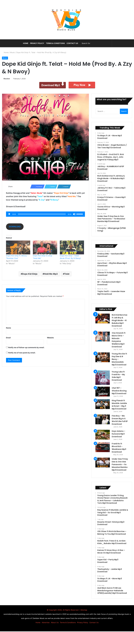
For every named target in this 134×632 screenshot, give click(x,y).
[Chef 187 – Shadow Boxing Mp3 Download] (102, 391)
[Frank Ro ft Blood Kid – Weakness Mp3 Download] (102, 447)
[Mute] (74, 214)
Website (50, 338)
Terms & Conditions (55, 43)
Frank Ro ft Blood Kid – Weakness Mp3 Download (119, 447)
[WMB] (67, 19)
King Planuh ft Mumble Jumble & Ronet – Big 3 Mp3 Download (119, 404)
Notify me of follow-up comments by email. (26, 347)
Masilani (7, 79)
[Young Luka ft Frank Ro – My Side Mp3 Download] (102, 377)
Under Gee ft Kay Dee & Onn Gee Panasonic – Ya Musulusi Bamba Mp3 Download (120, 464)
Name (8, 328)
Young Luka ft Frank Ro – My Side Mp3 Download (118, 375)
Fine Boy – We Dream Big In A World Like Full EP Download (120, 419)
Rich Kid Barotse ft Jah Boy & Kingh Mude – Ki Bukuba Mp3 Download (119, 320)
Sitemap (84, 610)
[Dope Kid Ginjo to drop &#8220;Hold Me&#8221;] (45, 247)
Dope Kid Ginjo (29, 274)
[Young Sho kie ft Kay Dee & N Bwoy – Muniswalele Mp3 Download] (102, 357)
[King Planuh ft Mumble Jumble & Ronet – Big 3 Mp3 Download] (102, 404)
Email (8, 338)
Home (6, 52)
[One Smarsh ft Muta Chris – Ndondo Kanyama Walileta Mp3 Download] (102, 336)
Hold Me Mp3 (51, 274)
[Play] (9, 214)
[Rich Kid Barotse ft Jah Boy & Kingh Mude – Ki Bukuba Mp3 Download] (102, 318)
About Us (55, 622)
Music (12, 52)
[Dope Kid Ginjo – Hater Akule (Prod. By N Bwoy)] (72, 247)
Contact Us (72, 43)
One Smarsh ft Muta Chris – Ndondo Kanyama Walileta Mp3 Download (118, 340)
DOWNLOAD (15, 226)
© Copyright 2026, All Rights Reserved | (64, 610)
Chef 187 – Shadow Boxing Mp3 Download (119, 391)
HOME (25, 43)
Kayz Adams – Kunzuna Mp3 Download (118, 434)
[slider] (80, 213)
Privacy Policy (37, 43)
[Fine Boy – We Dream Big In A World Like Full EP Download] (102, 419)
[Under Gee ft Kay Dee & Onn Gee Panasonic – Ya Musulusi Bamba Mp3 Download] (102, 462)
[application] (45, 214)
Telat (66, 274)
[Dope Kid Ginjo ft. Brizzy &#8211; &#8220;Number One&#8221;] (18, 247)
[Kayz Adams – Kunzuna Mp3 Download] (102, 435)
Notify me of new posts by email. (22, 353)
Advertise (46, 622)
